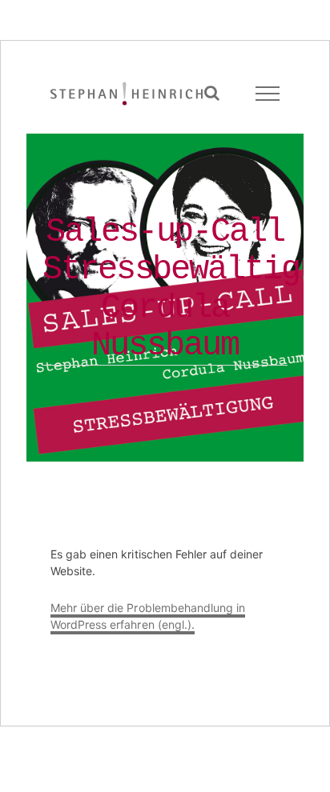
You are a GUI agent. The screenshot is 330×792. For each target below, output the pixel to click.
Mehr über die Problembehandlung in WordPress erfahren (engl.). (147, 616)
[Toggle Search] (211, 93)
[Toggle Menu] (268, 93)
